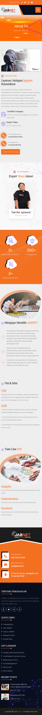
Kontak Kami (7, 639)
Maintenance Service (10, 660)
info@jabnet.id (17, 566)
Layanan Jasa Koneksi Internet (13, 652)
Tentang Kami (8, 624)
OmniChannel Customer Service (14, 656)
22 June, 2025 (16, 698)
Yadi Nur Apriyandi (21, 212)
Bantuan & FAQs (9, 635)
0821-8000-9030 (18, 557)
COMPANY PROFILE (9, 152)
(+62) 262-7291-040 (14, 145)
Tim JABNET (7, 628)
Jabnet (20, 711)
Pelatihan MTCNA (17, 695)
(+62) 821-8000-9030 (15, 137)
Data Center (7, 667)
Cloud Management (10, 663)
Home (16, 30)
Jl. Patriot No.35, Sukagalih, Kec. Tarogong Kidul (25, 574)
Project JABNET (9, 631)
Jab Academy (8, 671)
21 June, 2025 (16, 690)
